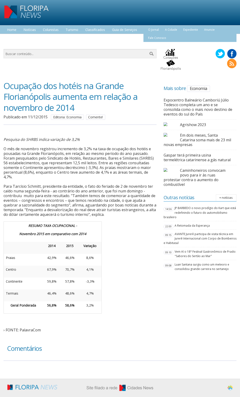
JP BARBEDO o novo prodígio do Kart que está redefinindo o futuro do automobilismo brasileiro (200, 212)
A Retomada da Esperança (192, 226)
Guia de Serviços (124, 30)
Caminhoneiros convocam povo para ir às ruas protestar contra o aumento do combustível (194, 177)
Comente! (95, 117)
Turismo (72, 30)
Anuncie (209, 30)
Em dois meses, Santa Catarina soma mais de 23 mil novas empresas (197, 140)
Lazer (11, 39)
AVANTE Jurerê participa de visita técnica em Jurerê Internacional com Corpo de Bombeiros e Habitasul (200, 238)
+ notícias (226, 197)
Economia (198, 88)
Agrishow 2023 (193, 124)
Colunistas (51, 30)
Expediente (190, 30)
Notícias (29, 30)
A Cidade (171, 30)
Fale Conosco (157, 38)
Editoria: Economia (67, 117)
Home (11, 30)
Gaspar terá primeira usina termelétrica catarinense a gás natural (197, 157)
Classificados (95, 30)
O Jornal (153, 30)
